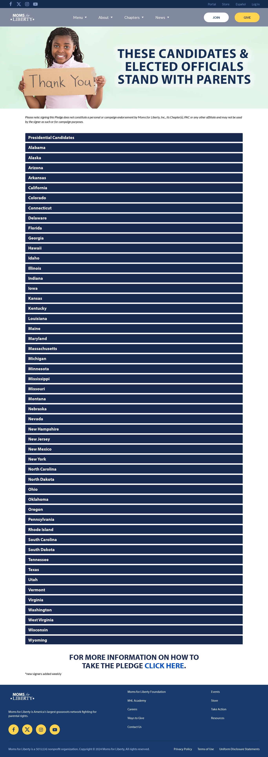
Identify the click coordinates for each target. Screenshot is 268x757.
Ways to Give (136, 718)
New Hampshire (43, 429)
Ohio (33, 489)
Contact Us (134, 727)
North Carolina (42, 469)
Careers (132, 709)
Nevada (35, 418)
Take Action (218, 709)
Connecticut (40, 208)
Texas (33, 569)
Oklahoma (38, 499)
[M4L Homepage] (22, 17)
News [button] (160, 17)
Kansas (35, 298)
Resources (217, 718)
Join (216, 17)
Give (247, 17)
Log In (256, 4)
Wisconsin (38, 630)
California (37, 187)
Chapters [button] (132, 17)
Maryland (37, 338)
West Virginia (41, 620)
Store (226, 4)
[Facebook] (10, 4)
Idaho (33, 258)
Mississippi (39, 378)
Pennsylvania (41, 519)
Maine (34, 328)
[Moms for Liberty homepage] (58, 696)
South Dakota (41, 549)
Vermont (36, 589)
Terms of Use (206, 749)
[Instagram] (27, 4)
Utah (33, 579)
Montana (37, 398)
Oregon (35, 509)
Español (241, 4)
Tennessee (38, 559)
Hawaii (35, 248)
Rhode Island (40, 529)
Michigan (37, 358)
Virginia (35, 599)
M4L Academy (137, 700)
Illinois (34, 268)
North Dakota (41, 479)
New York (37, 459)
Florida (35, 228)
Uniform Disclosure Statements (239, 749)
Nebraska (37, 408)
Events (215, 692)
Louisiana (37, 318)
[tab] (134, 137)
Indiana (35, 278)
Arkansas (37, 177)
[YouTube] (35, 4)
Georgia (36, 238)
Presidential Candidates (51, 137)
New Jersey (39, 439)
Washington (40, 610)
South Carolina (42, 539)
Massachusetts (42, 348)
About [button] (103, 17)
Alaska (34, 157)
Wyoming (37, 640)
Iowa (33, 288)
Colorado (37, 197)
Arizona (35, 167)
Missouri (36, 388)
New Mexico (40, 449)
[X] (19, 4)
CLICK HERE (164, 665)
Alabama (37, 147)
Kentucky (37, 308)
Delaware (37, 218)
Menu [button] (78, 17)
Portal (212, 4)
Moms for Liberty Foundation (147, 692)
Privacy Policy (183, 749)
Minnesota (38, 368)
